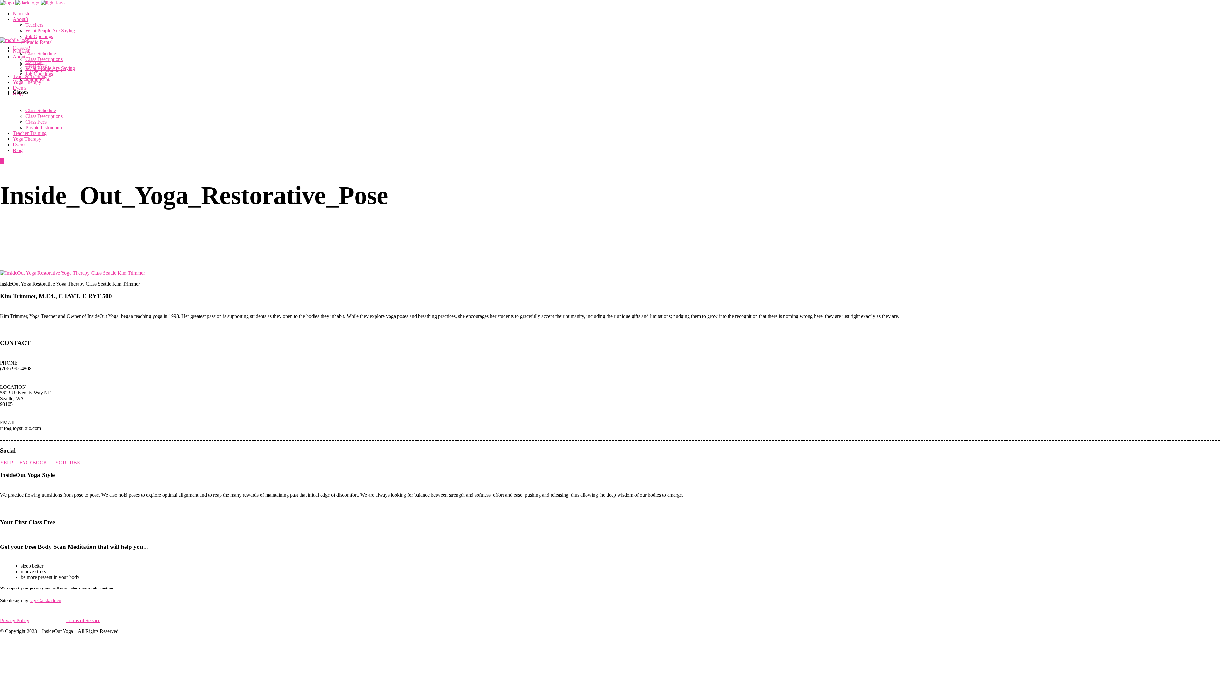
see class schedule (21, 534)
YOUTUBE (67, 462)
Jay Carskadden (45, 600)
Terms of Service (83, 620)
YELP (9, 462)
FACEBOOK (37, 462)
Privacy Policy (14, 620)
